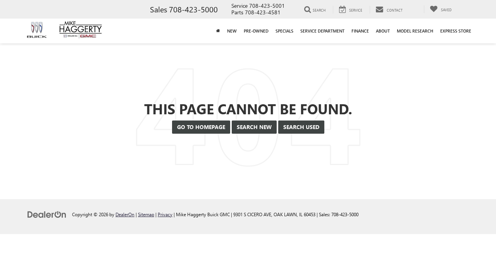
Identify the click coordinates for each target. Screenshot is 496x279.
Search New (254, 127)
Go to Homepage (201, 127)
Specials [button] (284, 31)
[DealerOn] (47, 214)
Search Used (301, 127)
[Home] (218, 31)
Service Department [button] (322, 31)
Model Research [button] (415, 31)
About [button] (383, 31)
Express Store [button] (455, 31)
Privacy (165, 214)
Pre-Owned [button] (256, 31)
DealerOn (124, 214)
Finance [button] (360, 31)
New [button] (232, 31)
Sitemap (146, 214)
